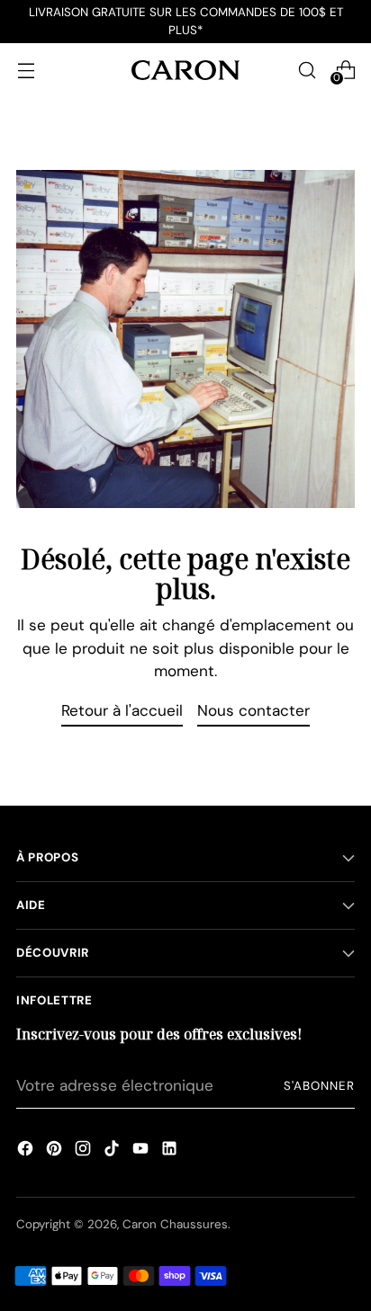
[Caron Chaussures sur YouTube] (140, 1151)
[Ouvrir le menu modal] (25, 69)
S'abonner (319, 1085)
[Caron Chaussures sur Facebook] (25, 1151)
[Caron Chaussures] (185, 69)
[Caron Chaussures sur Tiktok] (112, 1151)
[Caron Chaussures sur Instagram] (83, 1151)
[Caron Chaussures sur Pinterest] (54, 1151)
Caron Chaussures (175, 1224)
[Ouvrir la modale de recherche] (306, 69)
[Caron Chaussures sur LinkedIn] (169, 1151)
